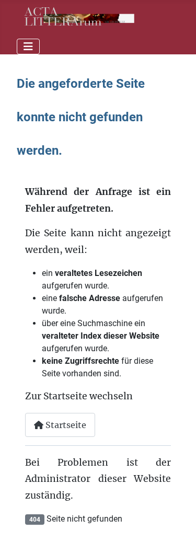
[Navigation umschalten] (28, 46)
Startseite (64, 425)
